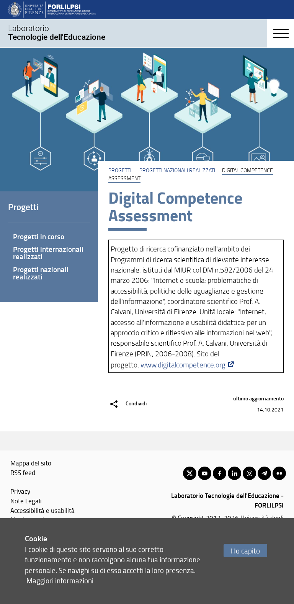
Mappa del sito (30, 462)
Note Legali (26, 500)
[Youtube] (204, 473)
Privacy (20, 491)
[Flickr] (279, 473)
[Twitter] (189, 473)
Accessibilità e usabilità (42, 510)
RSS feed (22, 472)
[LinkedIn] (234, 473)
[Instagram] (249, 473)
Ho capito (245, 550)
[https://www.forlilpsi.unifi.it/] (52, 9)
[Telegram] (264, 473)
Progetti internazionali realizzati (48, 252)
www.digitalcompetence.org (182, 365)
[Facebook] (219, 473)
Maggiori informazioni (59, 580)
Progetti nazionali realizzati (177, 170)
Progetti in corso (38, 236)
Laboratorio (56, 32)
